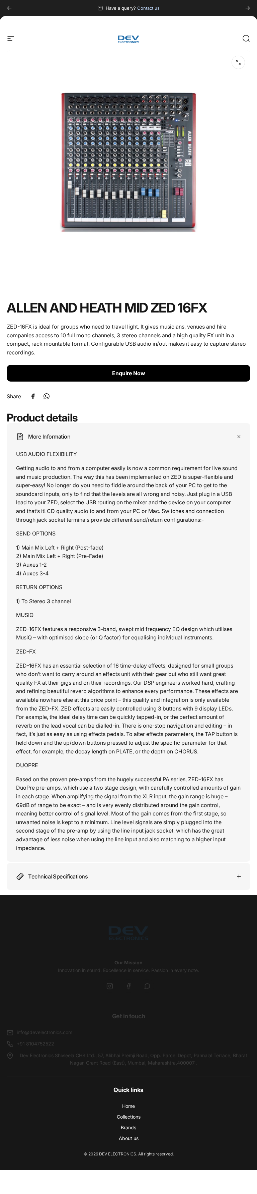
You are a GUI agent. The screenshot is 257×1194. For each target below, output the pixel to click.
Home (128, 1106)
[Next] (247, 8)
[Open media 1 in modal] (238, 62)
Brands (128, 1127)
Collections (129, 1117)
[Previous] (9, 8)
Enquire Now (128, 373)
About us (129, 1138)
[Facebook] (128, 986)
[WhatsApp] (147, 986)
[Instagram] (109, 986)
